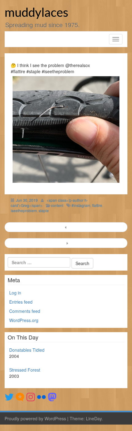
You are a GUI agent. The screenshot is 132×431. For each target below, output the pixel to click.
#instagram (81, 205)
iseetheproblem (24, 210)
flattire (97, 205)
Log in (15, 293)
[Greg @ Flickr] (41, 396)
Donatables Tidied (27, 350)
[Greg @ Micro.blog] (20, 396)
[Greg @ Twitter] (9, 396)
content (57, 205)
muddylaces (36, 13)
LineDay (94, 418)
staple (44, 210)
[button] (66, 129)
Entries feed (21, 302)
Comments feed (24, 311)
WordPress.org (23, 320)
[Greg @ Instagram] (30, 396)
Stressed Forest (24, 370)
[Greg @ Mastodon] (52, 396)
